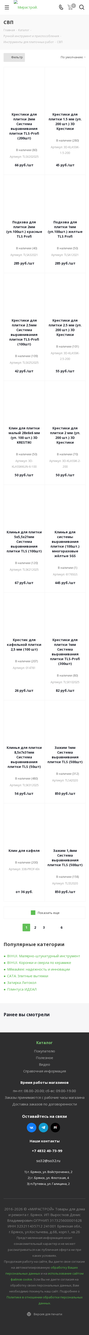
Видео (44, 1064)
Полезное (44, 1057)
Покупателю (44, 1051)
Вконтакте (31, 1127)
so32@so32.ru (48, 1160)
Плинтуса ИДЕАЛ (22, 989)
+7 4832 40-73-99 (47, 1150)
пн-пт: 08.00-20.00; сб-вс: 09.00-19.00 (44, 1090)
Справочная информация (44, 1071)
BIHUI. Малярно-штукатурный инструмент (43, 955)
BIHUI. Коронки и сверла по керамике (39, 962)
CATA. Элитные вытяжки (27, 975)
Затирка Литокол (21, 982)
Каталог (44, 1042)
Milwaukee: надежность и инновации (38, 969)
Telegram (43, 1127)
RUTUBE (55, 1127)
